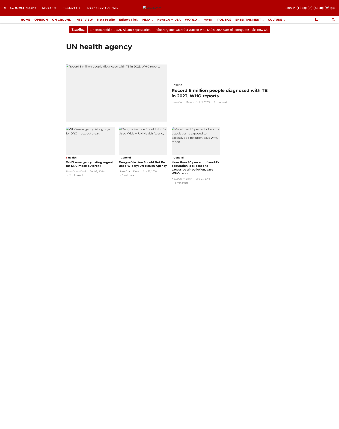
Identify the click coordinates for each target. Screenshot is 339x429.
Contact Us (71, 8)
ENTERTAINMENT (248, 19)
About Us (49, 8)
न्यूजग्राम (208, 19)
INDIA (146, 19)
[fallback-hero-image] (116, 93)
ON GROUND (61, 19)
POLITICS (224, 19)
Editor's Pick (128, 19)
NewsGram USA (169, 19)
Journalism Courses (102, 8)
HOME (25, 19)
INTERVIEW (84, 19)
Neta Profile (106, 19)
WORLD (191, 19)
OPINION (41, 19)
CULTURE (275, 19)
